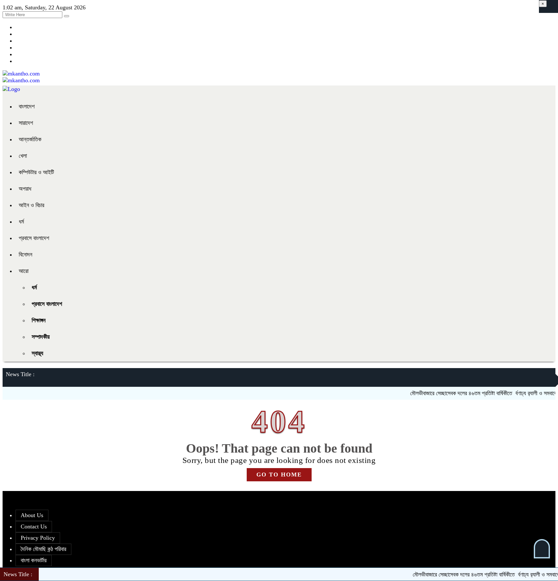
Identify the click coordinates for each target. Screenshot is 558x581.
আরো (23, 271)
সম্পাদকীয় (41, 337)
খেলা (23, 156)
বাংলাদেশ (27, 106)
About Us (32, 515)
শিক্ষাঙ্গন (39, 320)
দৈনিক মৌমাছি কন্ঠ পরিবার (43, 549)
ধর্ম (21, 221)
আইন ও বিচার (31, 205)
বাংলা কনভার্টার (33, 560)
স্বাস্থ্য (37, 353)
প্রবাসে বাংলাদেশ (34, 238)
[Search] (66, 16)
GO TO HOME (279, 474)
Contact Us (34, 526)
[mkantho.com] (21, 73)
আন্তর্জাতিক (30, 139)
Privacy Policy (38, 538)
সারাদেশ (26, 123)
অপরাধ (25, 188)
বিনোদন (25, 254)
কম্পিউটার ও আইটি (36, 172)
